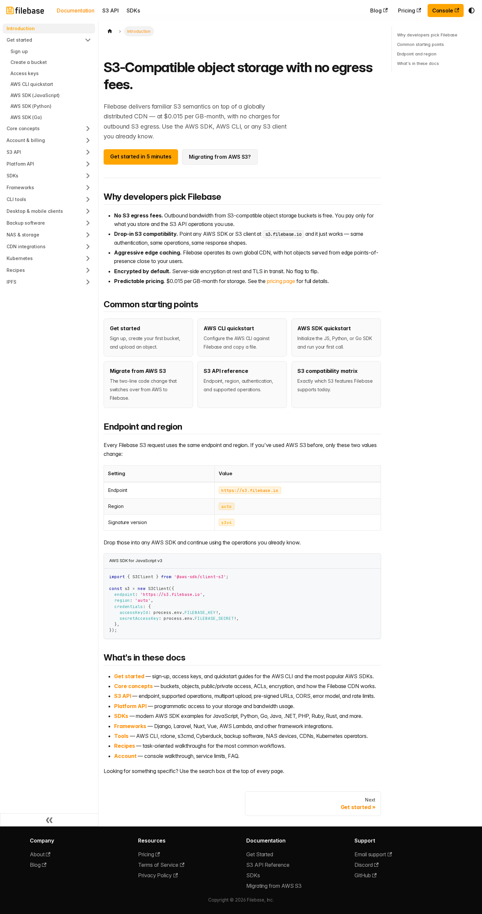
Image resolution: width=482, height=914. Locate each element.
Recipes (124, 745)
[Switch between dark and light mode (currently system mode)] (471, 10)
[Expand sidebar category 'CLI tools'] (88, 199)
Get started (129, 676)
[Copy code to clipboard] (372, 576)
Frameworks (130, 726)
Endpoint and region (416, 53)
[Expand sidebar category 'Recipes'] (88, 270)
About (37, 854)
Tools (121, 736)
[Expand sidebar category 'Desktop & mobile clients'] (88, 211)
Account (125, 756)
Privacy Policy (155, 875)
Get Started (259, 854)
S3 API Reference (268, 865)
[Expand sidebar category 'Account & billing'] (88, 140)
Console (442, 10)
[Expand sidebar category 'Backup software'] (88, 223)
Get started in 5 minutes (140, 156)
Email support (370, 854)
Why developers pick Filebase (427, 34)
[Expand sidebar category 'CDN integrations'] (88, 246)
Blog (376, 10)
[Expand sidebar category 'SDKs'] (88, 176)
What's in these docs (418, 63)
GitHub (362, 875)
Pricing (406, 10)
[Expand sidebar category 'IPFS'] (88, 282)
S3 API (110, 10)
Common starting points (420, 44)
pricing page (281, 281)
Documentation (75, 10)
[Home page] (110, 31)
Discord (363, 865)
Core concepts (133, 686)
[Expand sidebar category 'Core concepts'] (88, 128)
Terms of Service (158, 865)
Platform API (130, 706)
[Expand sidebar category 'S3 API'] (88, 152)
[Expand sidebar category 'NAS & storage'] (88, 235)
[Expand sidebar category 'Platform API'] (88, 164)
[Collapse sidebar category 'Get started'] (88, 40)
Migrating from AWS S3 (274, 886)
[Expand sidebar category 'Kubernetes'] (88, 258)
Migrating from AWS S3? (220, 156)
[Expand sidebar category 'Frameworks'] (88, 187)
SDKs (133, 10)
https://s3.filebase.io (249, 490)
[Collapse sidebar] (49, 819)
